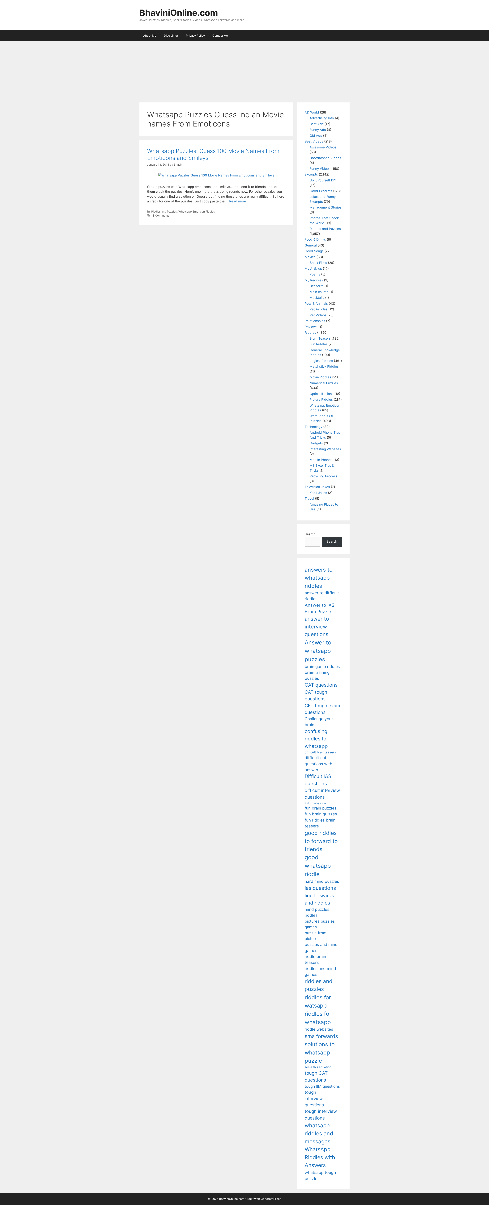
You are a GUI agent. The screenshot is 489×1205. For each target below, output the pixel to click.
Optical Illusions (322, 394)
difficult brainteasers (320, 752)
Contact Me (220, 35)
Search (310, 534)
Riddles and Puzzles (164, 211)
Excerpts (311, 174)
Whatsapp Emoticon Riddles (196, 211)
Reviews (311, 327)
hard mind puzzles (322, 881)
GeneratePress (271, 1199)
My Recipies (314, 280)
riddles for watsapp (318, 1001)
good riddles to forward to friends (321, 841)
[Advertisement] (244, 70)
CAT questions (321, 685)
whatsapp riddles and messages (319, 1133)
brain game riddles (322, 666)
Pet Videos (318, 315)
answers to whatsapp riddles (319, 577)
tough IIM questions (322, 1086)
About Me (149, 35)
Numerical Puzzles (324, 383)
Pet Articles (318, 309)
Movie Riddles (320, 377)
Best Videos (314, 141)
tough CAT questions (316, 1076)
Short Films (318, 263)
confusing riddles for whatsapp (316, 738)
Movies (310, 257)
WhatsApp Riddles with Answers (320, 1157)
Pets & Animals (316, 303)
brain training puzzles (317, 675)
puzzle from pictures (315, 935)
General (311, 245)
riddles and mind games (320, 971)
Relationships (315, 321)
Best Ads (317, 124)
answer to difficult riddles (322, 595)
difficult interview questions (322, 794)
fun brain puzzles (320, 808)
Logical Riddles (321, 361)
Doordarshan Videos (325, 158)
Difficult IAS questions (318, 779)
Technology (313, 427)
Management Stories (326, 207)
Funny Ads (318, 130)
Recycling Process (323, 476)
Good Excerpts (321, 191)
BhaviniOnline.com (178, 12)
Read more (237, 201)
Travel (309, 498)
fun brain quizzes (321, 814)
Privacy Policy (195, 35)
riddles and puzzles (318, 985)
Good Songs (314, 251)
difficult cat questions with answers (318, 763)
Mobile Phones (321, 460)
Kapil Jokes (318, 493)
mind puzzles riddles (317, 912)
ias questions (320, 888)
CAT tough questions (316, 695)
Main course (319, 292)
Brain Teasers (320, 338)
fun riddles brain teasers (320, 823)
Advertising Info (322, 118)
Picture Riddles (321, 399)
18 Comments (160, 215)
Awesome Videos (323, 147)
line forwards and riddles (319, 899)
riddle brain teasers (315, 959)
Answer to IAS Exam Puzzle (319, 608)
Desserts (316, 286)
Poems (315, 274)
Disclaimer (171, 35)
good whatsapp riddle (318, 865)
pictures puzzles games (320, 924)
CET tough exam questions (322, 709)
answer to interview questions (317, 626)
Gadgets (316, 443)
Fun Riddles (319, 344)
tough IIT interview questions (314, 1098)
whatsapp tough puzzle (320, 1175)
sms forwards (321, 1036)
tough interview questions (321, 1115)
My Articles (313, 269)
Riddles (310, 332)
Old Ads (316, 136)
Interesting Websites (325, 449)
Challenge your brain (319, 721)
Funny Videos (320, 169)
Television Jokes (317, 487)
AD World (312, 112)
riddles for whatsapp (318, 1017)
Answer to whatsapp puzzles (318, 651)
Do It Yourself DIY (323, 180)
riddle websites (319, 1029)
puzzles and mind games (321, 947)
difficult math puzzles (315, 803)
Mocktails (317, 298)
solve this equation (318, 1067)
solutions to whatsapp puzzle (320, 1052)
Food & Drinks (315, 239)
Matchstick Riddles (324, 366)
